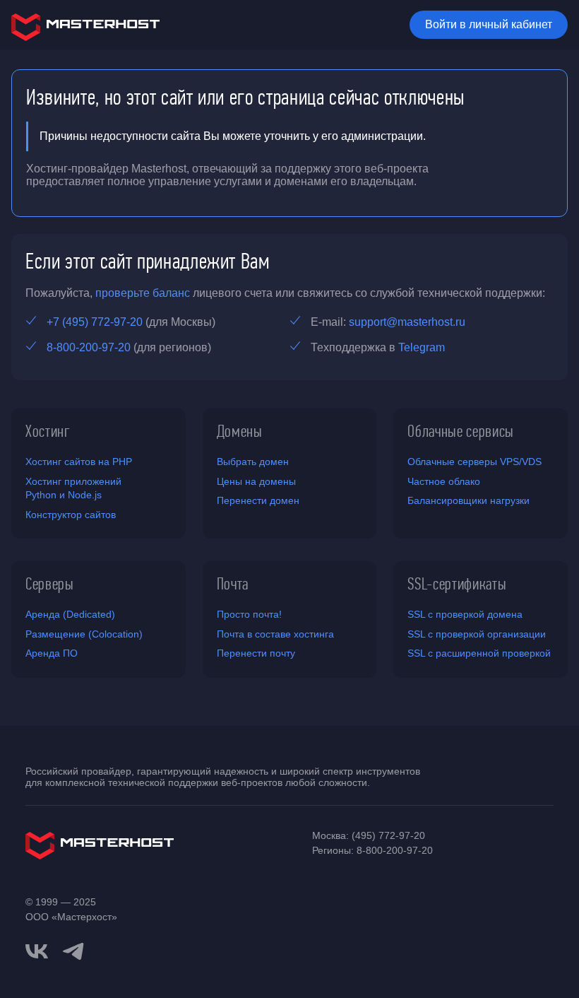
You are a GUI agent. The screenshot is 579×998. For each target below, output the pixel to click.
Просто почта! (249, 614)
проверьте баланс (142, 293)
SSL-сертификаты (456, 584)
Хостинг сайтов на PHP (78, 461)
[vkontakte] (36, 951)
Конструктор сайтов (70, 514)
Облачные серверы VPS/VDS (474, 461)
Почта (233, 584)
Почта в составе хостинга (275, 634)
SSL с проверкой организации (476, 634)
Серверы (49, 584)
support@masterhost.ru (407, 322)
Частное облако (443, 481)
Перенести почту (256, 653)
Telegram (421, 347)
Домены (240, 431)
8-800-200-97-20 (89, 347)
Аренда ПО (51, 653)
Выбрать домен (253, 461)
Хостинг (48, 431)
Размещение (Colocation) (84, 634)
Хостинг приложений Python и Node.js (73, 488)
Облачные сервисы (460, 431)
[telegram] (73, 950)
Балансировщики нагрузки (468, 500)
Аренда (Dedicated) (70, 614)
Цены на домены (256, 481)
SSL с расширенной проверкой (479, 653)
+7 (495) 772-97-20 (95, 322)
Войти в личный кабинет (488, 24)
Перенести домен (258, 500)
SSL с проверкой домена (465, 614)
